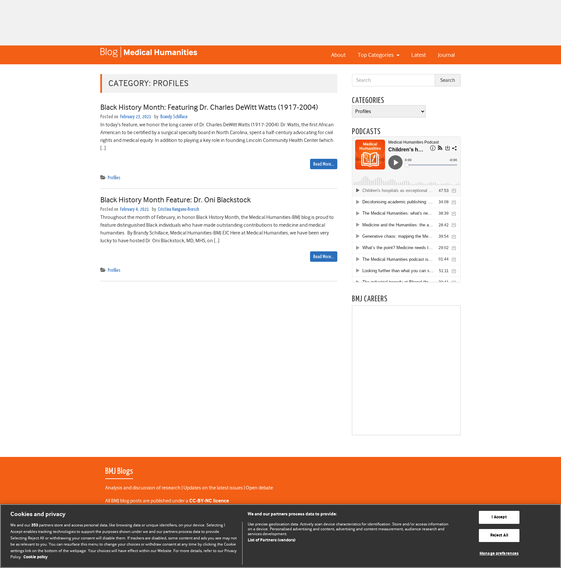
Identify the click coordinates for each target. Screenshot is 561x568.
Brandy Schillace (174, 116)
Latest (418, 55)
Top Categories (376, 55)
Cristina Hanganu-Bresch (178, 209)
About (338, 55)
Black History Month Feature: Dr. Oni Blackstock (175, 199)
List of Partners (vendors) (271, 540)
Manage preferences (499, 553)
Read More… (323, 164)
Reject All (499, 535)
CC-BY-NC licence (209, 501)
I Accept (499, 517)
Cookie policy (35, 557)
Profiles (114, 177)
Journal (446, 55)
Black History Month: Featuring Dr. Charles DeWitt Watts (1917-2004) (209, 107)
